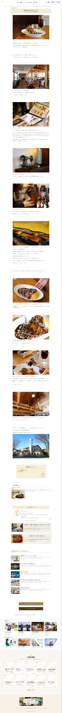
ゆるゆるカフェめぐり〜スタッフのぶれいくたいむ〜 (24, 6)
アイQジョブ (28, 659)
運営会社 (45, 708)
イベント (24, 2)
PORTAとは (16, 708)
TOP (4, 6)
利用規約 (35, 708)
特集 (21, 2)
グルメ (18, 2)
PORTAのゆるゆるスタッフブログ (12, 6)
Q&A (24, 708)
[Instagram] (46, 2)
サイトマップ (21, 708)
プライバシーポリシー (40, 708)
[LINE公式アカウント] (48, 2)
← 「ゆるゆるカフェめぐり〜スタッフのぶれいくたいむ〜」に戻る (24, 614)
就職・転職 (35, 2)
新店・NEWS (30, 2)
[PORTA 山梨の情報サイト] (5, 2)
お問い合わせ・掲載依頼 (29, 708)
